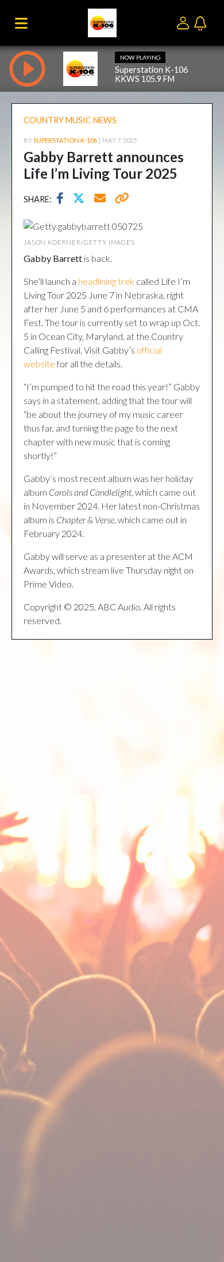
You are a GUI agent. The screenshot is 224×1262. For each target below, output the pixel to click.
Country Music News (70, 120)
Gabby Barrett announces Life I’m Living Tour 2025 (104, 165)
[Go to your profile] (185, 22)
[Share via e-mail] (100, 199)
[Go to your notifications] (201, 22)
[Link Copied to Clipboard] (119, 199)
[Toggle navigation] (21, 23)
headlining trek (106, 281)
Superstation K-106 (65, 140)
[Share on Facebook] (62, 199)
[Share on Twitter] (81, 199)
